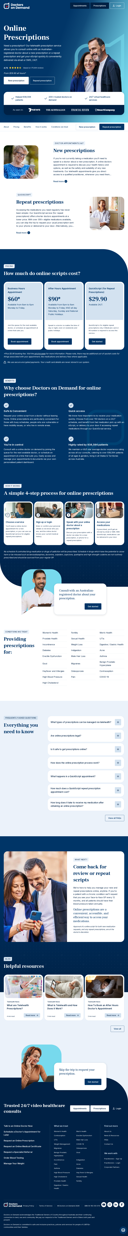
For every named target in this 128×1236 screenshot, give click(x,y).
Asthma (103, 656)
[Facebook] (121, 1204)
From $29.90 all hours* (15, 73)
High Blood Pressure (52, 677)
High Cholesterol (50, 683)
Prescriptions (100, 5)
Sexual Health (77, 638)
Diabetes (46, 650)
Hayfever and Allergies (53, 671)
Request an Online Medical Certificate (22, 1146)
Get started (97, 341)
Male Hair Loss (78, 656)
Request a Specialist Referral (18, 1152)
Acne (102, 650)
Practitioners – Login (112, 1163)
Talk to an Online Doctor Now (18, 1126)
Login (118, 5)
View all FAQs (114, 818)
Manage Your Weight (14, 1163)
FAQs (106, 1140)
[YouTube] (103, 1204)
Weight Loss (76, 644)
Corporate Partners (111, 1167)
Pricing (16, 127)
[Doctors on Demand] (16, 6)
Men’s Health (106, 632)
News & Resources (111, 1135)
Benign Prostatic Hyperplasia (107, 663)
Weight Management (62, 1144)
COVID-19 (104, 677)
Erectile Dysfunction (52, 656)
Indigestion (76, 650)
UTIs (102, 638)
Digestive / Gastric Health (112, 644)
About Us (107, 1131)
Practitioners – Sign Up (113, 1159)
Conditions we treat (59, 127)
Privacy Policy (28, 1206)
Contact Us (108, 1144)
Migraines (75, 663)
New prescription (16, 80)
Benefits (27, 127)
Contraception (106, 671)
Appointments (79, 5)
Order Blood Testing (14, 1158)
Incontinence (48, 644)
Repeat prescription (42, 80)
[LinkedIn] (115, 1204)
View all (117, 1029)
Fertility (74, 632)
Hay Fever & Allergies (84, 1172)
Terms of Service (45, 1206)
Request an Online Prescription (19, 1140)
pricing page (40, 353)
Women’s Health (50, 632)
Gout (44, 663)
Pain (73, 677)
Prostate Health (49, 638)
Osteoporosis (77, 671)
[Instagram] (109, 1204)
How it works (41, 127)
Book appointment (19, 341)
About (6, 127)
